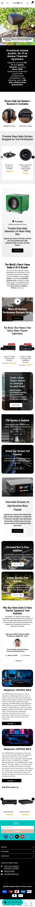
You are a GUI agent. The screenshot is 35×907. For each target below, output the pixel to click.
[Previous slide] (2, 25)
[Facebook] (6, 837)
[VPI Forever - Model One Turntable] (9, 154)
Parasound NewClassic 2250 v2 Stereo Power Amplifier (10, 812)
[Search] (8, 3)
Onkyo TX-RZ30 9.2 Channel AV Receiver (9, 358)
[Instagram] (11, 837)
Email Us (17, 661)
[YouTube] (22, 837)
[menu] (2, 3)
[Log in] (27, 3)
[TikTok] (17, 837)
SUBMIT (17, 831)
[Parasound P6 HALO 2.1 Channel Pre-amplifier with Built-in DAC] (25, 801)
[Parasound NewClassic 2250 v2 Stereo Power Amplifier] (9, 801)
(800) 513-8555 (11, 655)
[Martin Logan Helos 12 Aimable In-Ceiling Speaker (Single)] (25, 154)
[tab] (15, 44)
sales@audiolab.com (11, 874)
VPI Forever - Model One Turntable (9, 166)
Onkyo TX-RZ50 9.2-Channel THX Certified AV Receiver (25, 359)
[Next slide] (32, 25)
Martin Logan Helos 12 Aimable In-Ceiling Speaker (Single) (25, 167)
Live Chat (25, 655)
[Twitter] (28, 837)
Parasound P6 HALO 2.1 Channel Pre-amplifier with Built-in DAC (26, 812)
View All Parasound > (12, 787)
